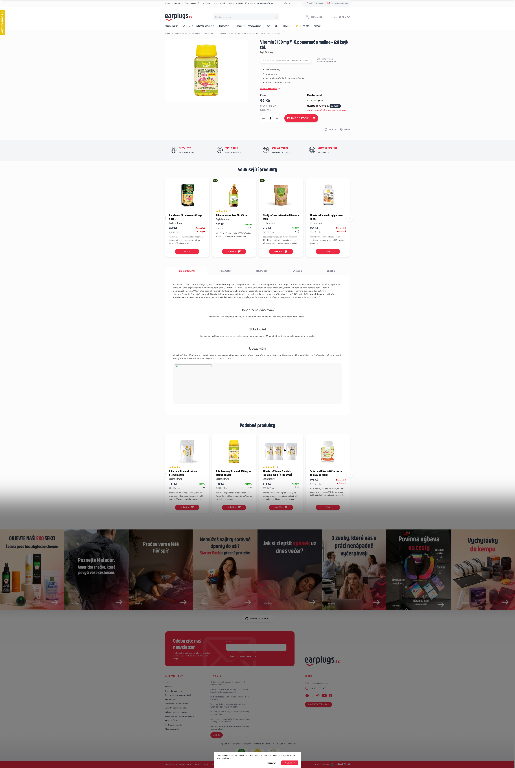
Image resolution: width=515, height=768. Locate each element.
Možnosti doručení (326, 110)
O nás (167, 3)
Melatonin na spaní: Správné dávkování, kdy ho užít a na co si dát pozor (230, 698)
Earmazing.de (258, 744)
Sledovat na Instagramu (260, 618)
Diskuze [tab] (297, 270)
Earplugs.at (269, 744)
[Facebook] (307, 695)
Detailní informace (268, 89)
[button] (350, 218)
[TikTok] (330, 695)
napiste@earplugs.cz (319, 683)
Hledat (275, 17)
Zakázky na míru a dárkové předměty (180, 716)
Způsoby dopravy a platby (176, 708)
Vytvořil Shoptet (322, 764)
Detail (187, 251)
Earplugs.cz (224, 744)
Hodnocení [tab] (262, 270)
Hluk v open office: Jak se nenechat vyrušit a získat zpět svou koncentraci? (229, 727)
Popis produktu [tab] (186, 270)
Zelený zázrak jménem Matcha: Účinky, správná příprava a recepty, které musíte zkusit (230, 720)
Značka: (326, 62)
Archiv (216, 735)
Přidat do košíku (298, 118)
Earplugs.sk (235, 744)
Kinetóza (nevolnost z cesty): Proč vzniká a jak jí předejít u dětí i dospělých (230, 712)
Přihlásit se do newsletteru (243, 657)
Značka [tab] (331, 270)
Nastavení (272, 763)
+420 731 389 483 (318, 688)
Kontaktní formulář (318, 704)
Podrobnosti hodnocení (300, 60)
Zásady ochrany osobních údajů (218, 3)
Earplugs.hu (246, 744)
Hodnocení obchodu (173, 725)
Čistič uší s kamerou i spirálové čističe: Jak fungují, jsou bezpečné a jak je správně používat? (229, 690)
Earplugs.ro (280, 744)
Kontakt (177, 3)
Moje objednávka (172, 729)
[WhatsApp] (318, 695)
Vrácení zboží (241, 3)
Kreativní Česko (171, 720)
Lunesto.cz (291, 744)
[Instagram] (312, 695)
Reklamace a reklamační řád (261, 3)
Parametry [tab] (225, 270)
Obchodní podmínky (193, 3)
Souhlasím (291, 763)
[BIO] (234, 195)
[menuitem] (172, 26)
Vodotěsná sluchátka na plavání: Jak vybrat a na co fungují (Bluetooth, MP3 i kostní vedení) (228, 705)
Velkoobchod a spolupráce (176, 712)
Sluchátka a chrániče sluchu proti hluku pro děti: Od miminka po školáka (228, 683)
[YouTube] (324, 695)
